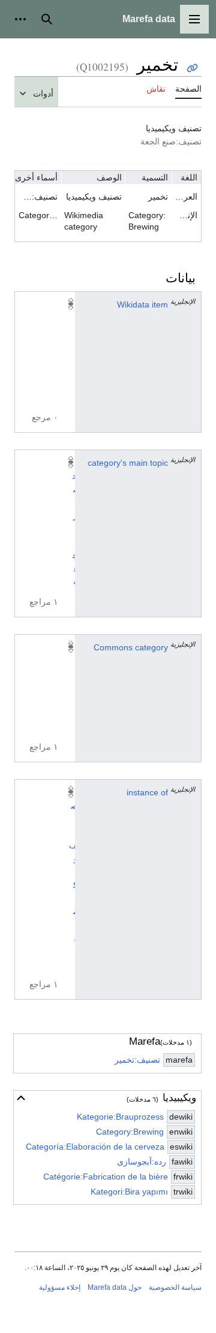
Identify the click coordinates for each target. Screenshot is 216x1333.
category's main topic (128, 463)
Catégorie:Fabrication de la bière (105, 1176)
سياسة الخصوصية (175, 1287)
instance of (147, 792)
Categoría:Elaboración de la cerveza (95, 1146)
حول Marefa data (115, 1287)
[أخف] (21, 1098)
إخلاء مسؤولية (59, 1287)
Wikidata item (142, 304)
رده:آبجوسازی (141, 1161)
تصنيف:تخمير (137, 1059)
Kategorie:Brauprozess (120, 1116)
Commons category (131, 647)
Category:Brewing (130, 1131)
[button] (194, 19)
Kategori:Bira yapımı (129, 1191)
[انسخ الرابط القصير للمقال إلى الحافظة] (192, 68)
